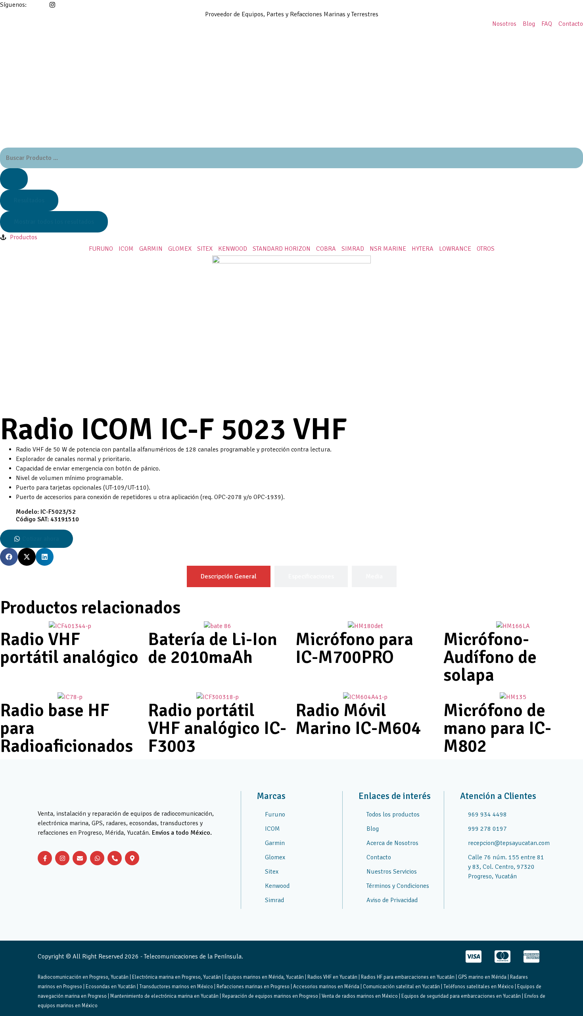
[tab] (228, 576)
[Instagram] (62, 858)
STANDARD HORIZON (282, 249)
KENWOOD (232, 249)
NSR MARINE (388, 249)
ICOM (126, 249)
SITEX (205, 249)
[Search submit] (14, 179)
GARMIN (151, 249)
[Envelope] (80, 858)
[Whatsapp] (97, 858)
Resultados (29, 200)
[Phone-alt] (114, 858)
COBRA (326, 249)
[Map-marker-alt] (132, 858)
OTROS (486, 249)
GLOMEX (180, 249)
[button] (9, 557)
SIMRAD (352, 249)
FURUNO (101, 249)
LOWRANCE (455, 249)
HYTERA (422, 249)
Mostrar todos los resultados (54, 222)
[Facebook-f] (45, 858)
